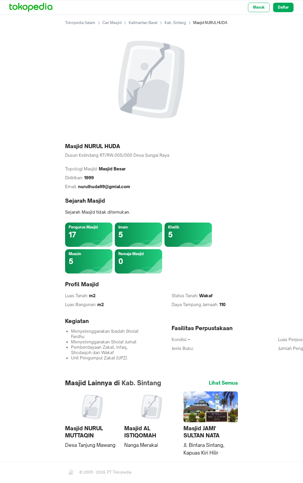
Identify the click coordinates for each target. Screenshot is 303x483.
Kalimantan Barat (143, 22)
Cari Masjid (112, 22)
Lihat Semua (223, 383)
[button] (92, 420)
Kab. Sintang (175, 22)
